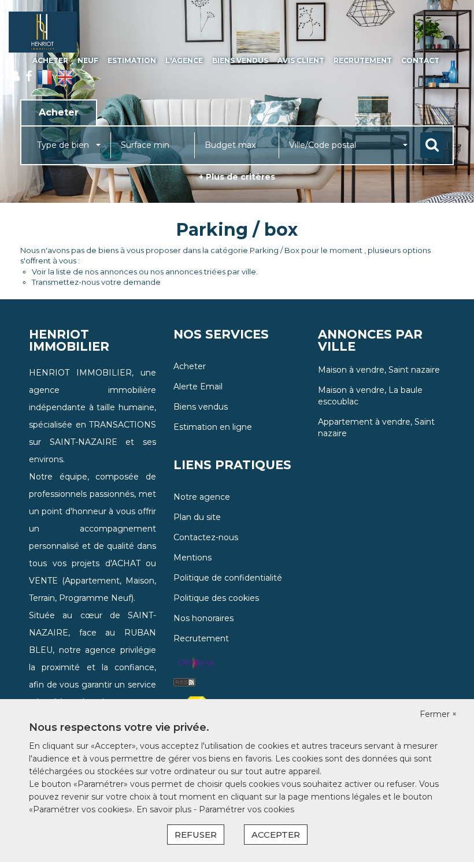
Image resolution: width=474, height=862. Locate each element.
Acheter (50, 60)
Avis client (300, 60)
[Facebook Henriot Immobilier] (28, 76)
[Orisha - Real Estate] (196, 664)
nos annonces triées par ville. (204, 271)
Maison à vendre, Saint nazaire (379, 370)
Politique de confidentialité (227, 578)
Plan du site (197, 517)
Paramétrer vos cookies (246, 809)
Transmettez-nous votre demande (96, 282)
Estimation (132, 60)
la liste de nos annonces (92, 271)
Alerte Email (198, 386)
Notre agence (201, 497)
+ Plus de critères (237, 177)
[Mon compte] (16, 76)
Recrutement (363, 60)
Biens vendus (240, 60)
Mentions (192, 557)
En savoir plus (165, 809)
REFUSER (196, 834)
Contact (420, 60)
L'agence (184, 60)
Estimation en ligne (212, 427)
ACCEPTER (275, 834)
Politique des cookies (216, 598)
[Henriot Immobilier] (43, 32)
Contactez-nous (205, 537)
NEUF (87, 60)
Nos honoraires (203, 618)
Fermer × (438, 714)
